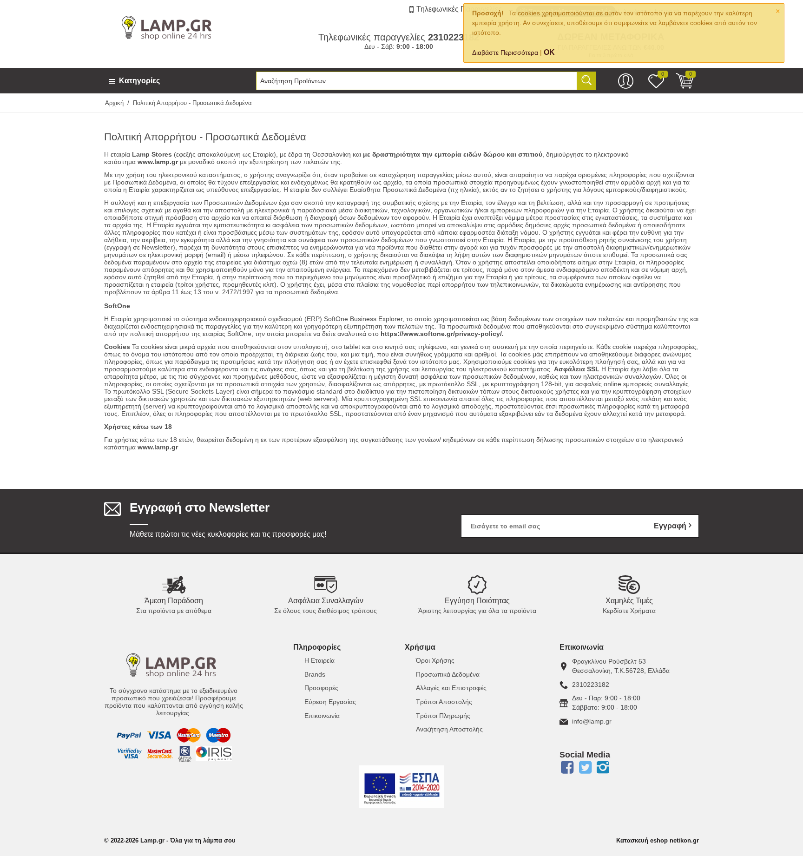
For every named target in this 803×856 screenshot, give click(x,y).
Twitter (585, 767)
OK (549, 52)
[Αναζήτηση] (586, 81)
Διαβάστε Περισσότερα (505, 52)
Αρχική (114, 102)
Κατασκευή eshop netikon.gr (657, 840)
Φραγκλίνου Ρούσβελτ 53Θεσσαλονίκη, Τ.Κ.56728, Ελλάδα (621, 666)
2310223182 (590, 684)
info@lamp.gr (592, 721)
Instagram (603, 767)
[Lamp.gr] (169, 27)
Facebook (566, 767)
